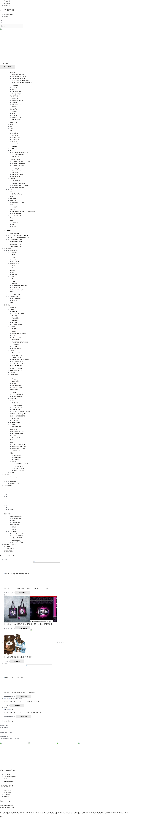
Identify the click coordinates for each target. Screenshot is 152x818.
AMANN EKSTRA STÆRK (21, 464)
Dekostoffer (13, 109)
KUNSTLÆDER (16, 118)
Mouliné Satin (16, 540)
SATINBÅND (15, 320)
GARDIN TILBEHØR (16, 366)
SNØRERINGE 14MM (16, 239)
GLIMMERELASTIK (17, 361)
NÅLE (13, 520)
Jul (13, 224)
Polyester (13, 200)
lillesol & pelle (14, 263)
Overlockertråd (16, 455)
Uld (11, 229)
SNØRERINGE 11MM (16, 244)
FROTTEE (15, 87)
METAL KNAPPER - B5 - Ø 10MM (20, 237)
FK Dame (15, 255)
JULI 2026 (13, 481)
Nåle (11, 377)
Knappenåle (15, 379)
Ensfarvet (15, 135)
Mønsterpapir (14, 374)
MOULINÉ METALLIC (18, 536)
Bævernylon (14, 122)
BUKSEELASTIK (17, 355)
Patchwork (13, 398)
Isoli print (15, 172)
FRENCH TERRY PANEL (19, 166)
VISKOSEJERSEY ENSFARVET (21, 185)
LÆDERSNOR (16, 451)
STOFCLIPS (15, 340)
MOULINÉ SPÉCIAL (18, 542)
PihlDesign (13, 283)
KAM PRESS (8, 231)
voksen (14, 281)
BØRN (14, 527)
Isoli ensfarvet (16, 170)
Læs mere (17, 661)
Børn (13, 266)
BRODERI (7, 514)
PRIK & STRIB (16, 137)
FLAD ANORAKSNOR (18, 444)
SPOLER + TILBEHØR (16, 368)
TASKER (14, 392)
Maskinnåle (15, 381)
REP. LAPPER (16, 438)
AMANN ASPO (18, 466)
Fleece (12, 192)
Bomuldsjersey (14, 133)
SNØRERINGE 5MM (16, 246)
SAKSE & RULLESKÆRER (18, 416)
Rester (12, 509)
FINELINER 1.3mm (17, 403)
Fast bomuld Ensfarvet (19, 76)
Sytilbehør (7, 305)
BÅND (12, 309)
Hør (11, 126)
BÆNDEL (15, 311)
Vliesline (12, 472)
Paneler (14, 142)
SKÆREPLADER (15, 422)
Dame (13, 268)
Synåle (14, 383)
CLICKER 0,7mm (17, 407)
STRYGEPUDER (17, 427)
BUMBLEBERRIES (17, 100)
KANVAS (14, 115)
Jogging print (16, 176)
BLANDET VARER (15, 216)
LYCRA (12, 196)
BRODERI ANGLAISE (18, 74)
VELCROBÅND (16, 348)
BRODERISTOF (16, 518)
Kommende (13, 477)
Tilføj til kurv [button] (23, 593)
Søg (1, 20)
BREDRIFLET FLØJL (18, 203)
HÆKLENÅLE (10, 549)
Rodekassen (8, 485)
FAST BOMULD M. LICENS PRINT (22, 83)
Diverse (12, 327)
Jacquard (13, 198)
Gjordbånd (15, 316)
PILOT (12, 401)
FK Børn (14, 257)
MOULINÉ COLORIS (18, 533)
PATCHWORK (14, 96)
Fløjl (11, 128)
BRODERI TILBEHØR (16, 516)
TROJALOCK (18, 459)
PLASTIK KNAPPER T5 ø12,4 (19, 235)
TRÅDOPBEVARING (18, 394)
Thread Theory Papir (16, 290)
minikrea (12, 270)
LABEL (14, 435)
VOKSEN (14, 529)
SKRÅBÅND (15, 322)
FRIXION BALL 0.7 (17, 405)
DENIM (12, 148)
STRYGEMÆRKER (17, 433)
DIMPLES (15, 102)
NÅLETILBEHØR (17, 388)
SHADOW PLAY (16, 105)
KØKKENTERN (16, 91)
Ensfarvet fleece (17, 194)
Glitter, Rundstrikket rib (19, 155)
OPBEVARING (14, 390)
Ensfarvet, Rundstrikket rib (20, 152)
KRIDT (14, 331)
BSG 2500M (17, 457)
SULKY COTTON (19, 470)
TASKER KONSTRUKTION (20, 342)
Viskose (12, 179)
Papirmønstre (14, 250)
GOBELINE (15, 113)
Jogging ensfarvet (17, 174)
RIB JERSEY (15, 146)
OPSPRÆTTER (16, 337)
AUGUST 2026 (14, 483)
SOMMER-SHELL (17, 213)
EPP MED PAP (16, 298)
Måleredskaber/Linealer (19, 333)
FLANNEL (15, 85)
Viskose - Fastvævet (18, 183)
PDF (11, 292)
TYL (11, 131)
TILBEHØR (15, 420)
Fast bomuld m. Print (18, 78)
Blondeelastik (16, 353)
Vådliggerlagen (16, 94)
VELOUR (14, 207)
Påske (14, 226)
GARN (8, 546)
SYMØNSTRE (16, 287)
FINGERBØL (15, 329)
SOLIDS (14, 107)
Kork (11, 124)
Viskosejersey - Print (18, 187)
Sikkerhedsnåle (17, 385)
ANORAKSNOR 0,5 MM (19, 446)
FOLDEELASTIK (17, 357)
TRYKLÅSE (15, 346)
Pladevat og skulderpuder (18, 414)
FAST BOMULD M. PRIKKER (20, 81)
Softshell (12, 209)
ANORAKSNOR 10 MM (18, 448)
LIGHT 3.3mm (16, 409)
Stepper (12, 218)
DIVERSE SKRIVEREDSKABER (21, 412)
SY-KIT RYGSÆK (17, 120)
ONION (12, 277)
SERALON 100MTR (19, 468)
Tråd (11, 453)
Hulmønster (15, 144)
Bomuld (12, 72)
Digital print (15, 139)
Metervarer (7, 70)
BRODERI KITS (14, 525)
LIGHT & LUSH (16, 181)
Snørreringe (14, 429)
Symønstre (7, 248)
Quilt (11, 205)
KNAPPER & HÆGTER (16, 370)
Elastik (12, 351)
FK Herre (15, 259)
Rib (11, 150)
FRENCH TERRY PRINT (19, 163)
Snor (11, 442)
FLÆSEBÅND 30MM (18, 314)
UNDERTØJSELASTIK (18, 364)
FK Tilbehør (15, 261)
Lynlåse (12, 372)
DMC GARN (13, 531)
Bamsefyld (13, 307)
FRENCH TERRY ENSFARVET (21, 161)
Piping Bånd (15, 318)
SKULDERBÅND (17, 324)
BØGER (12, 303)
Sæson (12, 220)
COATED (14, 111)
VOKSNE (14, 274)
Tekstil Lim (15, 344)
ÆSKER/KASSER (17, 396)
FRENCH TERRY (15, 159)
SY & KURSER (8, 551)
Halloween (15, 222)
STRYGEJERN (14, 425)
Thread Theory (16, 294)
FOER (11, 189)
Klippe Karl (15, 418)
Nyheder (6, 475)
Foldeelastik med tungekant (20, 359)
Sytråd (14, 462)
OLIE (13, 335)
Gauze (14, 89)
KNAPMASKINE (14, 233)
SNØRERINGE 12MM (16, 242)
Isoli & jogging (14, 168)
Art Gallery (15, 98)
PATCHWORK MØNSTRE (19, 285)
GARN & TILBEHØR (10, 544)
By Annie (14, 300)
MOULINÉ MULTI (17, 538)
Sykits (12, 440)
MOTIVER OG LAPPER (17, 431)
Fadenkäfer (13, 253)
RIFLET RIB (15, 157)
